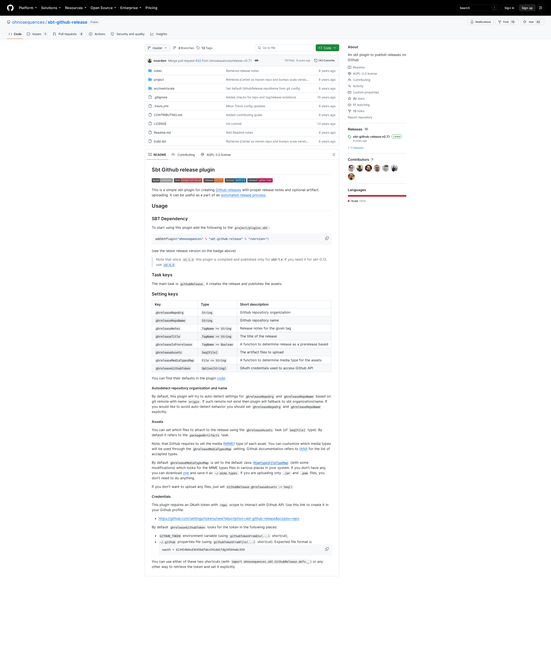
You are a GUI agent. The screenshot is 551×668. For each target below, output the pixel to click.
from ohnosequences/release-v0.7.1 (227, 60)
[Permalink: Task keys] (149, 275)
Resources (74, 8)
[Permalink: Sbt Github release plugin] (149, 170)
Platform (26, 8)
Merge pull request (181, 60)
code (221, 378)
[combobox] (286, 48)
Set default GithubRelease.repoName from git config (263, 88)
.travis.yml (161, 106)
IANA (303, 449)
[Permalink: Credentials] (149, 496)
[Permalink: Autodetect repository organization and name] (149, 388)
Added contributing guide (244, 115)
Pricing (151, 8)
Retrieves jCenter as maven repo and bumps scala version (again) (272, 79)
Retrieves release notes (242, 71)
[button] (327, 238)
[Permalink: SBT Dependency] (149, 219)
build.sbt (160, 141)
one (186, 473)
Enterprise (129, 8)
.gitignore (160, 97)
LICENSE (160, 123)
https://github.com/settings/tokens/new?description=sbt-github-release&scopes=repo (229, 518)
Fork (508, 21)
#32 (198, 60)
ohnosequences (28, 22)
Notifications (483, 21)
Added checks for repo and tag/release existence (261, 97)
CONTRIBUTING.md (168, 115)
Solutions (49, 8)
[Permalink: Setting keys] (149, 294)
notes (158, 71)
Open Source (102, 8)
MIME (229, 443)
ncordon (160, 60)
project (159, 79)
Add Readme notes (239, 132)
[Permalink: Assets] (149, 422)
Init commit (233, 123)
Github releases (228, 190)
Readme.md (162, 132)
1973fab (289, 60)
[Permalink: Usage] (149, 206)
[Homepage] (10, 7)
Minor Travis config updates (245, 106)
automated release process (243, 195)
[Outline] (333, 154)
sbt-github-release (67, 22)
